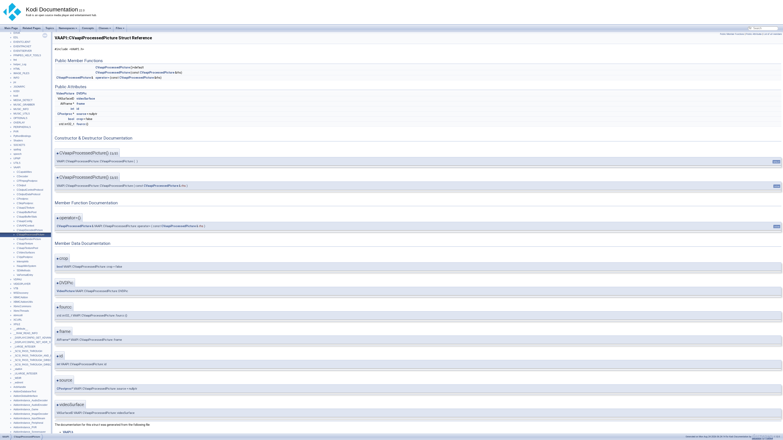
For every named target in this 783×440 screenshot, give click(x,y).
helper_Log (19, 64)
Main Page (11, 28)
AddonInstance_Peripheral (28, 422)
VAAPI (16, 167)
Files (119, 28)
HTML (16, 68)
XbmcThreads (21, 310)
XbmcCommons (22, 306)
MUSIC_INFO (21, 109)
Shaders (18, 140)
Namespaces (67, 28)
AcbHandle (19, 387)
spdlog (17, 149)
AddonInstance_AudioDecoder (30, 400)
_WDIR (17, 378)
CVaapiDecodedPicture (30, 230)
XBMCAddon (20, 297)
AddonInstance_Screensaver (29, 431)
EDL (15, 37)
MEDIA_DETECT (22, 100)
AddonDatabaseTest (24, 391)
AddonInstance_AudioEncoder (30, 405)
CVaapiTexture (25, 243)
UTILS (16, 163)
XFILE (16, 324)
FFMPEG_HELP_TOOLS (27, 55)
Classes (103, 28)
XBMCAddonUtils (23, 301)
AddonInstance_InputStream (29, 418)
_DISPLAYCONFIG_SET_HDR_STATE (34, 342)
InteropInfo (23, 261)
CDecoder (22, 176)
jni (14, 82)
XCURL (17, 319)
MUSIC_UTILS (21, 113)
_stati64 (17, 369)
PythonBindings (22, 136)
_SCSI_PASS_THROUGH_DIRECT (33, 360)
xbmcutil (18, 315)
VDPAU (17, 279)
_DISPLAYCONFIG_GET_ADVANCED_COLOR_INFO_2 (44, 337)
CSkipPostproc (25, 203)
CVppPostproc (25, 257)
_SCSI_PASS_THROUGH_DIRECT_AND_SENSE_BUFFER (47, 364)
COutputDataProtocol (28, 194)
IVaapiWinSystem (26, 266)
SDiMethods (23, 270)
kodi (15, 95)
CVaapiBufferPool (26, 212)
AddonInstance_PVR (25, 427)
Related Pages (32, 28)
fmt (15, 59)
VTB (15, 288)
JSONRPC (19, 86)
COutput (21, 185)
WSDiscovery (20, 293)
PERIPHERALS (22, 127)
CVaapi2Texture (25, 207)
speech (17, 154)
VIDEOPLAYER (22, 284)
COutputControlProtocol (30, 189)
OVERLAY (19, 122)
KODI (16, 91)
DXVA (16, 33)
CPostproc (22, 198)
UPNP (16, 158)
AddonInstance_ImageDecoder (30, 413)
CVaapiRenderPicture (29, 239)
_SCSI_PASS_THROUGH (27, 351)
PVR (16, 131)
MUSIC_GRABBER (24, 104)
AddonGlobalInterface (25, 396)
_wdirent (18, 382)
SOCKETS (19, 145)
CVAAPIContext (25, 225)
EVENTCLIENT (21, 42)
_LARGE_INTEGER (24, 346)
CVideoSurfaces (26, 252)
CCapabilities (24, 171)
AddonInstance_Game (25, 409)
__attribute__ (20, 328)
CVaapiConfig (24, 221)
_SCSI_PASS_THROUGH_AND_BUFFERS (37, 355)
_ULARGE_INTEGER (25, 373)
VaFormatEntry (25, 275)
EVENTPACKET (22, 46)
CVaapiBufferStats (27, 216)
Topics (49, 28)
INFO (16, 77)
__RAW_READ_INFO (25, 333)
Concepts (88, 28)
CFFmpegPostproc (27, 180)
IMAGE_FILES (21, 73)
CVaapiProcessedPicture (30, 234)
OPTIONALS (20, 118)
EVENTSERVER (22, 51)
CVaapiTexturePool (27, 248)
